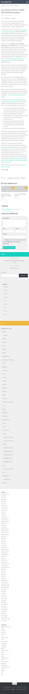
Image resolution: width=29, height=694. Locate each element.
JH (3, 15)
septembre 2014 (5, 554)
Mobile (2, 648)
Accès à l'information (6, 626)
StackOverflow (6, 419)
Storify (4, 423)
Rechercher (4, 272)
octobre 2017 (4, 510)
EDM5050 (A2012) (8, 462)
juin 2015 (3, 540)
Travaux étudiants (5, 667)
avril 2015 (3, 543)
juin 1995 (3, 600)
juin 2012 (3, 576)
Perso (2, 654)
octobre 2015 (4, 532)
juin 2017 (3, 512)
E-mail (17, 228)
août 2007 (3, 589)
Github (5, 314)
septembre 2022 (5, 494)
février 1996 (4, 598)
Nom (4, 228)
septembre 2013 (5, 567)
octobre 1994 (4, 604)
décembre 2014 (5, 549)
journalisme (17, 178)
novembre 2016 (5, 518)
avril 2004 (3, 593)
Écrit (2, 636)
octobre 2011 (4, 582)
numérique (23, 178)
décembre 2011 (5, 580)
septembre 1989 (5, 619)
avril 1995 (3, 602)
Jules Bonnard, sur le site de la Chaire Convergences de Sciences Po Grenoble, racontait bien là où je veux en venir (14, 160)
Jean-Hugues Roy (6, 2)
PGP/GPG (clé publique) (8, 402)
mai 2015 (3, 542)
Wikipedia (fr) (6, 476)
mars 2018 (3, 505)
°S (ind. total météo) (8, 440)
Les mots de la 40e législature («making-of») (6, 195)
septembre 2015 (5, 534)
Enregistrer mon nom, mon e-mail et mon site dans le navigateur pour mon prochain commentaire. (14, 241)
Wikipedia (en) (7, 479)
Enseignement (4, 637)
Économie (3, 634)
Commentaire (6, 218)
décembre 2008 (5, 587)
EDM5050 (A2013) (8, 458)
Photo (2, 656)
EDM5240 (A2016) (8, 455)
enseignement (10, 178)
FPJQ (2, 639)
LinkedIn (5, 294)
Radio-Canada (4, 661)
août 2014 (3, 556)
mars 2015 (3, 545)
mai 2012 (3, 578)
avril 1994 (3, 606)
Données (3, 5)
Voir (2, 672)
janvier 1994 (4, 608)
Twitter (5, 290)
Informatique (4, 641)
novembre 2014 (5, 551)
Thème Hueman (22, 689)
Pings (18, 209)
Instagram (6, 297)
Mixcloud (5, 388)
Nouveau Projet (5, 650)
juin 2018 (3, 501)
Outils (2, 652)
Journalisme (10, 5)
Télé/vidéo (3, 665)
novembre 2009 (5, 586)
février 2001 (4, 597)
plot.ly (4, 405)
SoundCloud (5, 416)
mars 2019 (3, 499)
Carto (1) (5, 331)
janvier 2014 (4, 562)
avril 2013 (3, 575)
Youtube (5, 304)
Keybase (5, 381)
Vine (4, 472)
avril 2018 (3, 503)
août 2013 (3, 569)
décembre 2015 (5, 529)
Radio (2, 659)
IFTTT (5, 307)
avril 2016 (3, 525)
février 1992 (4, 617)
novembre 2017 (5, 508)
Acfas (2, 628)
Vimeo (5, 311)
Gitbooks (5, 349)
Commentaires (7, 209)
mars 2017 (3, 516)
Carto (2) (6, 335)
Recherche (3, 663)
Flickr (5, 300)
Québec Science (5, 658)
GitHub (4, 353)
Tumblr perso (6, 430)
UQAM (16, 5)
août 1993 (3, 611)
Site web (5, 234)
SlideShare (5, 412)
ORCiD (4, 395)
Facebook (6, 287)
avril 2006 (3, 591)
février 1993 (4, 615)
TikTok (4, 426)
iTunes (4, 374)
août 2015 (3, 536)
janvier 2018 (4, 507)
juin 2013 (3, 571)
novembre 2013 (5, 564)
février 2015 (4, 547)
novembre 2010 (5, 584)
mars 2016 (3, 527)
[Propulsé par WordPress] (13, 689)
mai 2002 (3, 595)
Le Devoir (3, 647)
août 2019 (3, 496)
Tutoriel (3, 669)
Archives (3, 630)
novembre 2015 (5, 530)
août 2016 (3, 523)
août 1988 (3, 620)
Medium (5, 384)
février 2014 (4, 560)
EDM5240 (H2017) (8, 451)
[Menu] (27, 2)
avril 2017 (3, 514)
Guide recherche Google (8, 360)
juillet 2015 (3, 538)
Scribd (4, 409)
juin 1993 (3, 613)
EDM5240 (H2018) (8, 448)
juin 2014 (3, 558)
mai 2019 (3, 497)
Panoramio (5, 398)
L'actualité (3, 645)
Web (2, 674)
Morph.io (5, 391)
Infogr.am (5, 367)
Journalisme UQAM (8, 469)
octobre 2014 (4, 553)
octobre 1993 (4, 609)
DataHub (5, 338)
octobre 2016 (4, 519)
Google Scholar (6, 356)
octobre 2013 (4, 565)
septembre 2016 (5, 521)
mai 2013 (3, 573)
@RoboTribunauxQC (9, 437)
